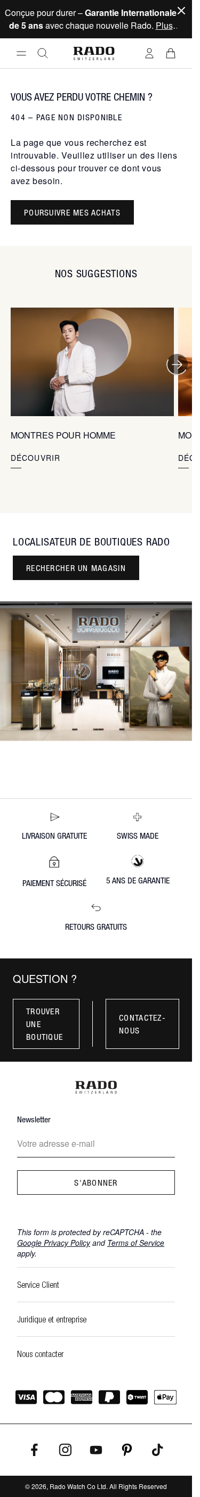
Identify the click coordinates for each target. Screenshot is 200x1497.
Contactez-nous (142, 1024)
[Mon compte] (149, 53)
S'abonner (96, 1182)
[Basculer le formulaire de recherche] (42, 53)
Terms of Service (135, 1242)
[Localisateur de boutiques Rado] (96, 671)
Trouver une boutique (44, 1023)
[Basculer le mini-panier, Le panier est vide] (170, 53)
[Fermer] (181, 10)
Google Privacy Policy (53, 1242)
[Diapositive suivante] (177, 364)
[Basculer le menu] (21, 53)
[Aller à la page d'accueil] (94, 53)
